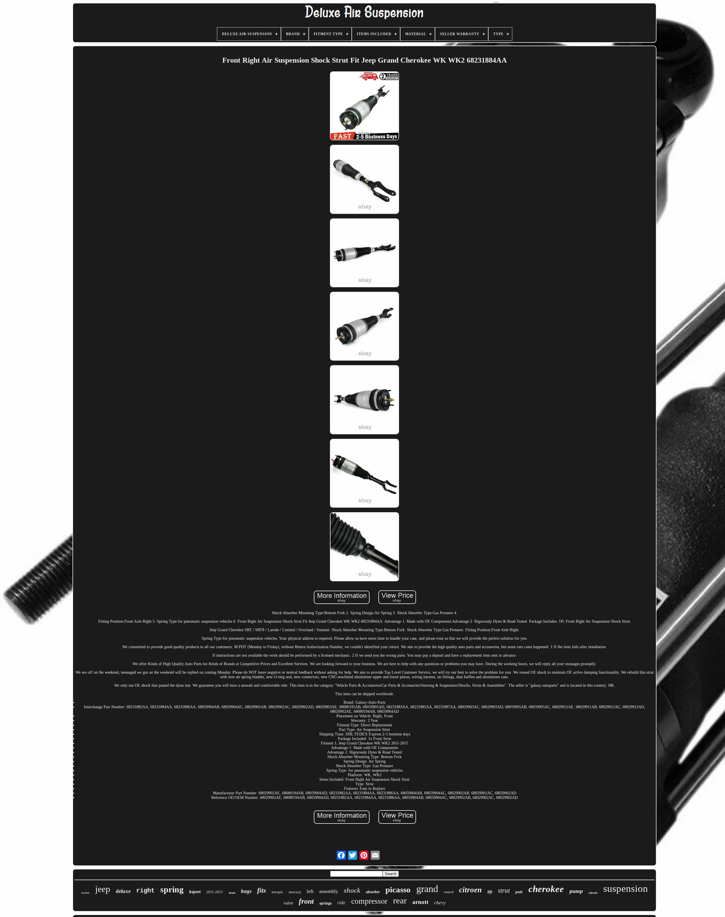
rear (400, 900)
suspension (625, 888)
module (85, 892)
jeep (102, 889)
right (145, 890)
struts (232, 892)
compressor (369, 901)
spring (172, 889)
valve (288, 903)
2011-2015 (214, 892)
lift (489, 892)
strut (504, 890)
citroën (593, 892)
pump (576, 891)
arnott (420, 902)
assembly (328, 891)
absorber (373, 892)
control (448, 892)
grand (427, 889)
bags (246, 891)
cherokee (546, 889)
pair (519, 892)
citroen (470, 890)
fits (261, 890)
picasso (398, 889)
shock (352, 890)
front (306, 901)
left (310, 891)
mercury (295, 892)
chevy (440, 902)
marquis (277, 892)
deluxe (123, 891)
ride (341, 902)
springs (325, 903)
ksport (195, 891)
